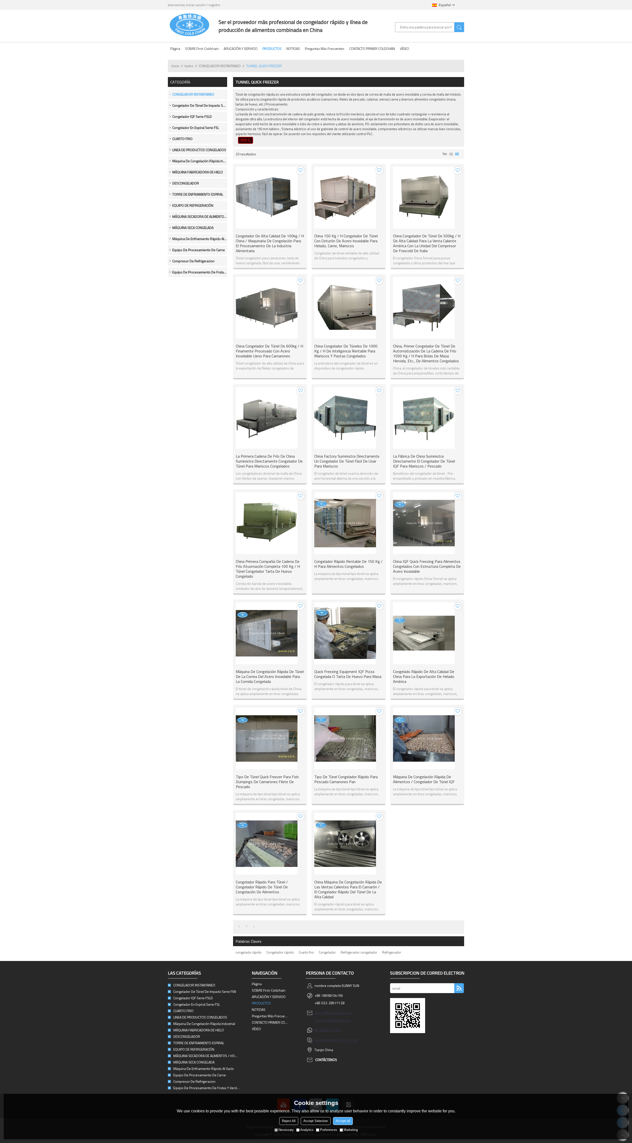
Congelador (327, 952)
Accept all (343, 1121)
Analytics (307, 1130)
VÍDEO (404, 48)
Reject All (289, 1121)
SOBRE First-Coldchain (202, 48)
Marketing (351, 1130)
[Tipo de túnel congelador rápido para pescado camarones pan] (348, 738)
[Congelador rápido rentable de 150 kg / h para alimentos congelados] (348, 523)
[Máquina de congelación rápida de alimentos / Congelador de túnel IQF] (427, 738)
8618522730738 (345, 1039)
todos (189, 65)
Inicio (175, 65)
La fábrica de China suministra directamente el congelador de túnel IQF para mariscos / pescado (424, 461)
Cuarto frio (306, 952)
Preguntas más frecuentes (324, 48)
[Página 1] (239, 926)
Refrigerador (391, 952)
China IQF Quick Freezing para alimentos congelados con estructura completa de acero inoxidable (427, 566)
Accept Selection (315, 1121)
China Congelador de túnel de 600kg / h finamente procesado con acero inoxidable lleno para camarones (269, 351)
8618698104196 (327, 1030)
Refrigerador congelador (359, 952)
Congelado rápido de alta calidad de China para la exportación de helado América (423, 676)
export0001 (323, 1039)
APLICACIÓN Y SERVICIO (240, 48)
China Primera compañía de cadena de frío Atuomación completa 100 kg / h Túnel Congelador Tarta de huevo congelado (268, 569)
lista (451, 154)
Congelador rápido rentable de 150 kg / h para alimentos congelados (348, 564)
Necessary (286, 1130)
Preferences (328, 1130)
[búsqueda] (459, 27)
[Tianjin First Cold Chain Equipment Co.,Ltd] (189, 25)
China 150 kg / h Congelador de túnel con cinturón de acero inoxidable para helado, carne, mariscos (346, 240)
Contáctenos (326, 1059)
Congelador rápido (280, 952)
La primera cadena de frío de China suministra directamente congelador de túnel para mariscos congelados (269, 461)
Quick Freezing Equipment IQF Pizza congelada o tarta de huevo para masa (347, 674)
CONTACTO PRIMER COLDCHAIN (372, 48)
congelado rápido (248, 952)
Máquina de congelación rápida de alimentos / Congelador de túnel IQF (424, 779)
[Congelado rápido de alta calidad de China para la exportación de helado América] (427, 633)
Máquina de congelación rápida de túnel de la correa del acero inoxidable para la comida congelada (270, 676)
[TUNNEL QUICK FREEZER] (245, 140)
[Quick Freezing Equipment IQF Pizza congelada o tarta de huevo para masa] (348, 633)
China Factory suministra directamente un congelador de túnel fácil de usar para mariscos (346, 461)
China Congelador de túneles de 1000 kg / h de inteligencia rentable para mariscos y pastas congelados (345, 351)
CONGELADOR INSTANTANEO (220, 65)
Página (175, 48)
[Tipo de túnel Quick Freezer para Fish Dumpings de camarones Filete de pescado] (270, 738)
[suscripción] (459, 988)
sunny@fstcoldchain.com (333, 1012)
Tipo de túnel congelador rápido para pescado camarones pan (346, 779)
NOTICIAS (293, 48)
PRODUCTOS (271, 48)
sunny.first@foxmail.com (333, 1020)
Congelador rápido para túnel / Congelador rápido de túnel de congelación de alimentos (262, 886)
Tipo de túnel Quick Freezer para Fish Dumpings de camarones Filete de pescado (267, 781)
